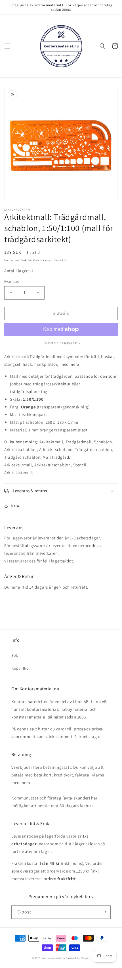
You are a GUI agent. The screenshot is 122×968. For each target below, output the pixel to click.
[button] (7, 46)
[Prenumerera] (104, 912)
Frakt (24, 260)
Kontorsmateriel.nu (53, 957)
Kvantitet (11, 281)
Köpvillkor (20, 668)
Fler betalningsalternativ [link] (61, 343)
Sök (14, 655)
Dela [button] (15, 505)
